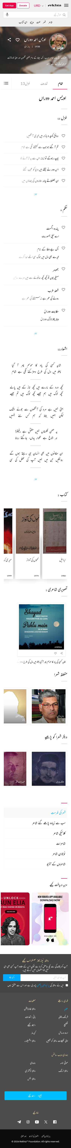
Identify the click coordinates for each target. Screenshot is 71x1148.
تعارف (44, 83)
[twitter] (46, 1122)
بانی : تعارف (30, 1016)
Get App (9, 5)
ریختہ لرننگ (63, 1070)
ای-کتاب (23, 22)
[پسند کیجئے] (17, 39)
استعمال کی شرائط (34, 1136)
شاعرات (61, 843)
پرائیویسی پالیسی (43, 985)
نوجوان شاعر (59, 853)
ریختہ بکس (31, 1078)
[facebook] (55, 1122)
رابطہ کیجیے (31, 1024)
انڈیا (25, 46)
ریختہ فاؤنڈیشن (30, 1008)
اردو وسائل (63, 1032)
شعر (44, 22)
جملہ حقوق (23, 1136)
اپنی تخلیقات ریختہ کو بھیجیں (57, 1040)
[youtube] (37, 1122)
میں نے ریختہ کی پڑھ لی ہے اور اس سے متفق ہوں (35, 985)
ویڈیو (32, 22)
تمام (60, 83)
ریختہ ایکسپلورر (30, 1040)
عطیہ (66, 1008)
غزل (25, 83)
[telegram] (19, 1122)
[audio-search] (7, 14)
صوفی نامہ (64, 1062)
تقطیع (66, 1024)
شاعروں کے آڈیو (56, 864)
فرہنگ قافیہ (63, 1016)
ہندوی (33, 1062)
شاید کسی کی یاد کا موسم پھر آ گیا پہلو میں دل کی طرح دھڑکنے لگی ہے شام (35, 662)
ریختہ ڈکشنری (30, 1070)
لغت (38, 22)
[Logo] (54, 5)
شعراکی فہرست (58, 812)
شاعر (50, 22)
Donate (23, 5)
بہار (29, 46)
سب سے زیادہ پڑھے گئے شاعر (49, 823)
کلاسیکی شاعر (59, 833)
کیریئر (33, 1032)
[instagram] (28, 1122)
